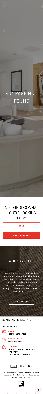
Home (21, 226)
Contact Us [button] (21, 301)
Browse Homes (21, 235)
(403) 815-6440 (15, 341)
